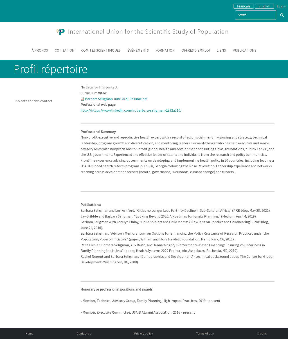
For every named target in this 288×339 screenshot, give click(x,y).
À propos (40, 50)
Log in (281, 6)
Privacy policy (143, 333)
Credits (262, 333)
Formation (165, 50)
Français (243, 6)
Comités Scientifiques (101, 50)
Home (30, 333)
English (264, 6)
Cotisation (64, 50)
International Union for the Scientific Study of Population (148, 31)
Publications (244, 50)
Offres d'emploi (196, 50)
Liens (221, 50)
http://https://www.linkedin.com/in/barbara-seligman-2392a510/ (132, 110)
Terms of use (205, 333)
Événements (138, 50)
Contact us (84, 333)
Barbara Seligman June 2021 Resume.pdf (116, 99)
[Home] (62, 31)
